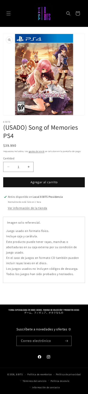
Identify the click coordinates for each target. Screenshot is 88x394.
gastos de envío (37, 151)
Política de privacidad (68, 374)
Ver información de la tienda (27, 208)
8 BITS (19, 374)
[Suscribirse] (66, 341)
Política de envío (60, 380)
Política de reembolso (39, 374)
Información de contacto (46, 387)
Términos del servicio (35, 380)
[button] (8, 13)
